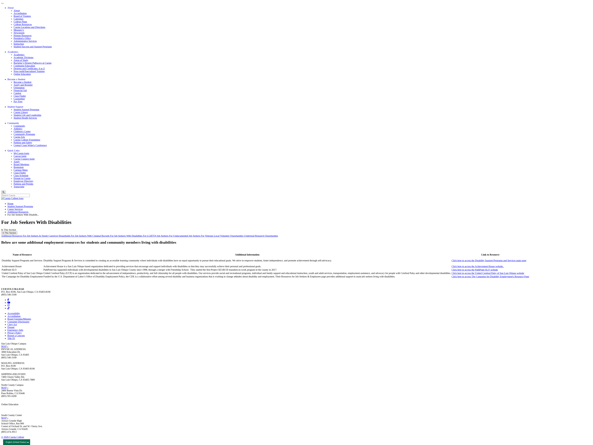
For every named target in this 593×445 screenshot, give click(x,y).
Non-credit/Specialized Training (29, 71)
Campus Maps (21, 170)
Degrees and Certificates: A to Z (29, 68)
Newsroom (19, 32)
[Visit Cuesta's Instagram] (8, 305)
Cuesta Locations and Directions (29, 27)
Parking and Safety (23, 142)
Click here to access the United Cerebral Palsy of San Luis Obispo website (488, 273)
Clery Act (12, 324)
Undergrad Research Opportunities (261, 236)
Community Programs (24, 134)
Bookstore (19, 167)
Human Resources (23, 35)
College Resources (23, 24)
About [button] (10, 7)
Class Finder (20, 96)
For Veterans (207, 236)
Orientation (19, 87)
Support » (6, 410)
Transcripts (19, 186)
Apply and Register (23, 85)
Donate (11, 327)
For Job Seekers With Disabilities (126, 236)
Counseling (19, 98)
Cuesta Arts (19, 137)
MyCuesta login (21, 153)
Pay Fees (18, 101)
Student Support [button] (15, 106)
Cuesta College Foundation (27, 139)
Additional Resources (17, 212)
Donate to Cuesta (22, 178)
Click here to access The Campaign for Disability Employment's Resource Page (490, 276)
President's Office (22, 38)
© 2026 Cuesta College (12, 437)
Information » (8, 407)
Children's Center (22, 131)
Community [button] (13, 123)
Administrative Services (25, 41)
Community (19, 126)
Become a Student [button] (16, 79)
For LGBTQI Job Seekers (156, 236)
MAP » (4, 346)
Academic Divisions (23, 57)
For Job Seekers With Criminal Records (90, 236)
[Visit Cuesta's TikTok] (8, 308)
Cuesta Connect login (24, 159)
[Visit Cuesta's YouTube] (8, 302)
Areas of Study (21, 60)
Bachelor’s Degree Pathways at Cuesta (32, 63)
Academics (19, 54)
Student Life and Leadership (27, 115)
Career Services (15, 209)
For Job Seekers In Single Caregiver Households (47, 236)
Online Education (22, 74)
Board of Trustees (22, 16)
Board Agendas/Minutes (19, 319)
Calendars (18, 19)
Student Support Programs (26, 109)
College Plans (20, 21)
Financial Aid (20, 90)
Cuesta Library (21, 112)
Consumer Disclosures (18, 321)
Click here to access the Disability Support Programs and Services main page (489, 260)
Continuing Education (24, 65)
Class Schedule (21, 175)
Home (10, 203)
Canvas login (20, 156)
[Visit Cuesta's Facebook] (8, 300)
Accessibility (13, 313)
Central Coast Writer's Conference (30, 145)
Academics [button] (12, 52)
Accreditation (20, 13)
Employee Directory (23, 181)
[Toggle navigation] (2, 3)
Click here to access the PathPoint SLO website (475, 269)
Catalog (17, 93)
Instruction (19, 44)
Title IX (11, 338)
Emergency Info (15, 330)
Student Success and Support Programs (33, 46)
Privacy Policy (14, 333)
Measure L (19, 30)
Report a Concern (16, 335)
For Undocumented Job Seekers (185, 236)
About (17, 10)
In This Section (9, 233)
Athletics (18, 128)
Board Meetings (21, 164)
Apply (17, 161)
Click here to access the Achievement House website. (478, 266)
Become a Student (22, 82)
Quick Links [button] (13, 150)
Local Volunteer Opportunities (229, 236)
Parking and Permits (23, 184)
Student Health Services (25, 118)
